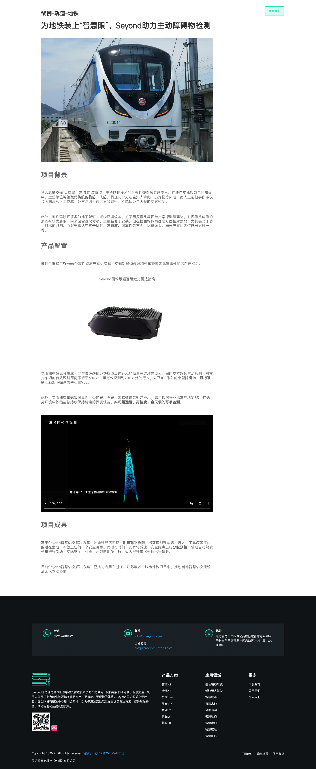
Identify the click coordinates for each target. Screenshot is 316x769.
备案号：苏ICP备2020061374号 (103, 753)
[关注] (41, 722)
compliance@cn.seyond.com (153, 648)
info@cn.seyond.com (148, 636)
